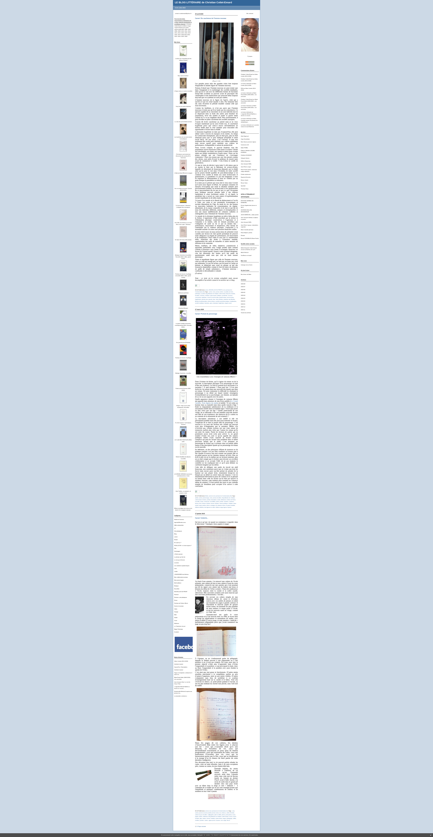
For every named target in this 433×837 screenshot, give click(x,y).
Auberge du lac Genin (246, 265)
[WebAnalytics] (197, 286)
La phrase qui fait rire (179, 557)
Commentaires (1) (223, 811)
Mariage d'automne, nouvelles (183, 373)
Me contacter (249, 13)
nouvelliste (212, 501)
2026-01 (243, 304)
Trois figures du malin (210, 403)
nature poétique (223, 503)
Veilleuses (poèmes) (183, 292)
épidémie (204, 297)
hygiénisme (198, 299)
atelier (196, 497)
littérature (223, 499)
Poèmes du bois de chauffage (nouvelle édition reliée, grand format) (183, 275)
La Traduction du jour (179, 626)
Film (175, 548)
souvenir (205, 812)
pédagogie (229, 818)
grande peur (205, 299)
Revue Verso (244, 183)
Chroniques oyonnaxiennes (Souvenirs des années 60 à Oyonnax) (183, 156)
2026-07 (243, 286)
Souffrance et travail (246, 255)
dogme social (228, 303)
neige (224, 820)
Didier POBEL (244, 147)
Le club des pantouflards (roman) (183, 121)
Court (175, 620)
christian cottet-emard (210, 295)
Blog (175, 534)
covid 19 (209, 297)
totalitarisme (233, 301)
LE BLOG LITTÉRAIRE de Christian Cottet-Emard (203, 2)
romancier (206, 501)
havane (218, 820)
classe (204, 818)
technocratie (215, 297)
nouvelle (197, 501)
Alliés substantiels (178, 525)
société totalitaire (199, 303)
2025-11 (243, 309)
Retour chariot (244, 180)
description (214, 499)
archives (202, 295)
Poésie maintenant (246, 174)
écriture (204, 499)
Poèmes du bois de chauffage (183, 357)
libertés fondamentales (201, 301)
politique (219, 295)
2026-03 (243, 298)
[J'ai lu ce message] (431, 835)
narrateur (231, 501)
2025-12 (243, 306)
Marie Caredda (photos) (247, 229)
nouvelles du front (228, 291)
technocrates (230, 297)
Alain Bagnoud (245, 136)
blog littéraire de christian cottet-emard (215, 293)
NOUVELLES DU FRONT (180, 591)
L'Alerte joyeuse (178, 554)
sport (211, 303)
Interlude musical (178, 664)
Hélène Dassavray (245, 161)
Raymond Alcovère (246, 177)
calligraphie (211, 814)
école (217, 812)
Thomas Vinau (244, 188)
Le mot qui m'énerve (179, 560)
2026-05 (243, 292)
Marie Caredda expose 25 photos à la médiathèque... (249, 120)
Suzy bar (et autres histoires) (183, 106)
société (203, 293)
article (221, 291)
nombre (197, 820)
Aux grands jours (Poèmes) (183, 342)
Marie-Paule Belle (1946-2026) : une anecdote (249, 94)
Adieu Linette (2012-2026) (181, 661)
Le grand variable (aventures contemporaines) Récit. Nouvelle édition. (183, 325)
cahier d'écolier (230, 812)
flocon (228, 820)
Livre (175, 568)
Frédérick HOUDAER (246, 155)
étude (218, 499)
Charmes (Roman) (183, 308)
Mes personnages (179, 580)
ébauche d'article (230, 293)
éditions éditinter (199, 507)
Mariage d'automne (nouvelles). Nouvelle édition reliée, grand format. (183, 256)
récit (200, 503)
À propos (250, 56)
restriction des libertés (229, 299)
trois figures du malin (209, 507)
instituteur (205, 816)
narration (226, 501)
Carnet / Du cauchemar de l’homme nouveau (210, 18)
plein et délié (217, 814)
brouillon (197, 295)
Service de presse (179, 606)
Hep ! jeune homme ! (183, 75)
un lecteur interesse (246, 105)
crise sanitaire (219, 299)
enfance (223, 812)
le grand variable (230, 505)
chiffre (234, 818)
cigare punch (212, 820)
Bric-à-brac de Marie (246, 274)
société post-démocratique (222, 301)
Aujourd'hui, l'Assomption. (181, 667)
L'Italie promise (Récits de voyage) (183, 173)
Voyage (176, 611)
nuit (222, 820)
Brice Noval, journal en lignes (248, 142)
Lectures (176, 562)
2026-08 (243, 283)
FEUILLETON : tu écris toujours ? (183, 545)
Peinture (176, 594)
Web (175, 614)
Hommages (177, 551)
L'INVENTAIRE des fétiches (181, 574)
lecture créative (215, 503)
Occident (176, 632)
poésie (221, 501)
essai (200, 505)
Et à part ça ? (177, 542)
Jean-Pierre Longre (246, 166)
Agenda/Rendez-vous (180, 522)
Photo (175, 600)
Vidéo (175, 609)
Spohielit (243, 185)
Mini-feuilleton (177, 583)
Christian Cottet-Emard (247, 74)
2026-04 (243, 295)
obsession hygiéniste (218, 303)
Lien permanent (227, 290)
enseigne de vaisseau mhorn (218, 505)
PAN (242, 88)
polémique (197, 293)
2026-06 (243, 289)
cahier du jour (198, 814)
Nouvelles (176, 588)
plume (223, 814)
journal (217, 291)
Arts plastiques (178, 531)
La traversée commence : (180, 696)
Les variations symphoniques (181, 565)
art (175, 528)
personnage (206, 497)
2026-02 (243, 301)
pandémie (224, 295)
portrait (208, 499)
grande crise (212, 299)
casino (206, 820)
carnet (175, 536)
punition (202, 820)
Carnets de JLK (245, 144)
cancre (231, 816)
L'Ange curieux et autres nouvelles (183, 91)
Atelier (175, 617)
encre (233, 814)
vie (220, 812)
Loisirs (175, 571)
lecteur (196, 503)
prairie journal (211, 812)
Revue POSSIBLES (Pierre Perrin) (250, 238)
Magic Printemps (178, 629)
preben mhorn (206, 505)
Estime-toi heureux (179, 519)
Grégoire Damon (245, 158)
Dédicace (176, 623)
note (214, 291)
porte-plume (229, 814)
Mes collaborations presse (181, 577)
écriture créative (206, 503)
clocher (208, 818)
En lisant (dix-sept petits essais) (183, 239)
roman (201, 501)
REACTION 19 (244, 252)
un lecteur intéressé (246, 83)
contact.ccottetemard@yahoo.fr (183, 13)
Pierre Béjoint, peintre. (246, 232)
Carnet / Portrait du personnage (206, 314)
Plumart (243, 235)
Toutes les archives (246, 312)
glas (201, 818)
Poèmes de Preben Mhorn (181, 603)
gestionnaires (222, 297)
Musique (176, 585)
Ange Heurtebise (245, 139)
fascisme (207, 303)
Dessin (176, 539)
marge (224, 818)
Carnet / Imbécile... (201, 518)
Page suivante (202, 826)
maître (200, 816)
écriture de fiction (231, 499)
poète (217, 501)
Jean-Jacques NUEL (246, 163)
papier (196, 816)
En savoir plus (253, 835)
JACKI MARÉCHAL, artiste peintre (250, 214)
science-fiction (211, 301)
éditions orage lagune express (223, 507)
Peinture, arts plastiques (180, 597)
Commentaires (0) (199, 291)
